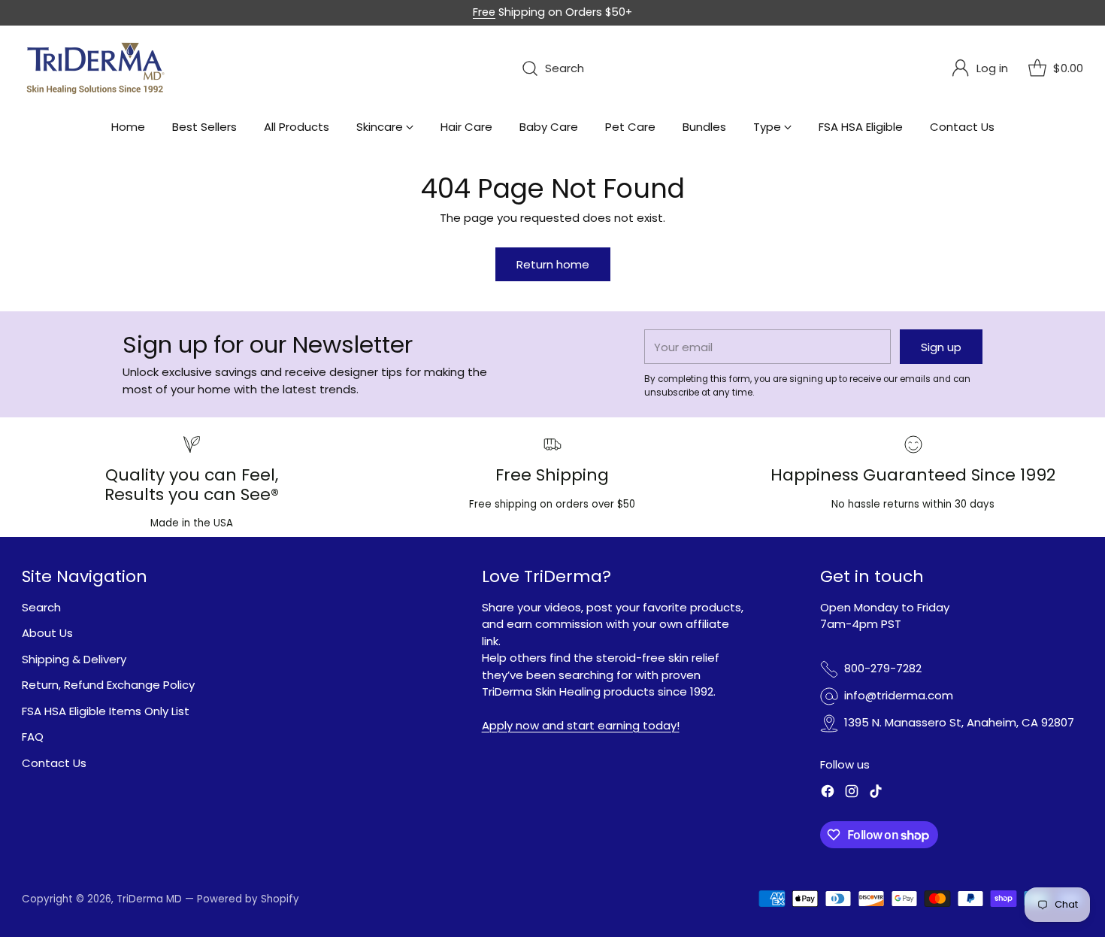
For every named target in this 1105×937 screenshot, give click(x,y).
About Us (47, 633)
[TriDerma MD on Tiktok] (876, 793)
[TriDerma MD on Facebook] (828, 793)
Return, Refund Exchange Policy (108, 685)
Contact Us (54, 763)
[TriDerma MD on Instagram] (852, 793)
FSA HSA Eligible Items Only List (105, 711)
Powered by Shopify (248, 899)
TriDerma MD (151, 899)
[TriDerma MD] (97, 68)
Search (41, 607)
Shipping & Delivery (74, 659)
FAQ (33, 736)
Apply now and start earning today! (581, 725)
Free (484, 12)
